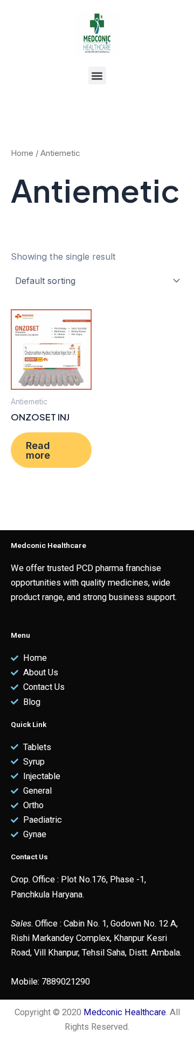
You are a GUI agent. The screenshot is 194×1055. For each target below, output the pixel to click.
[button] (97, 75)
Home (22, 153)
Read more (38, 450)
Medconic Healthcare (125, 1012)
